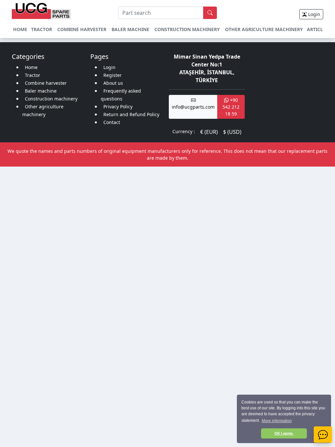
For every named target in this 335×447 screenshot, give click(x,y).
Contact (111, 122)
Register (112, 75)
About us (113, 83)
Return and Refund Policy (131, 114)
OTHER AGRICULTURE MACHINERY (264, 29)
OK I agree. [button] (283, 433)
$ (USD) (232, 131)
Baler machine (41, 91)
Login (313, 14)
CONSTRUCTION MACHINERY (187, 29)
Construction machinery (51, 99)
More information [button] (277, 421)
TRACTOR (41, 29)
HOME (20, 29)
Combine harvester (46, 83)
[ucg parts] (41, 10)
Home (31, 67)
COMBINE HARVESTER (81, 29)
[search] (210, 13)
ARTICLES (317, 29)
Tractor (32, 75)
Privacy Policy (117, 106)
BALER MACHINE (130, 29)
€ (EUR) (209, 131)
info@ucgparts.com (193, 107)
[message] (323, 434)
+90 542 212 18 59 (230, 107)
